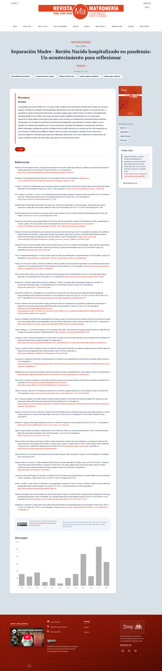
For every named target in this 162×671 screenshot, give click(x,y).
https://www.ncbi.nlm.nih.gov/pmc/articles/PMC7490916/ (37, 488)
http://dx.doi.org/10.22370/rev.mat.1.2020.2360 (33, 435)
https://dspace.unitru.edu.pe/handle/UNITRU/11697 (73, 332)
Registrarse (144, 26)
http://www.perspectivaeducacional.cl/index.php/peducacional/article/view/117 (60, 298)
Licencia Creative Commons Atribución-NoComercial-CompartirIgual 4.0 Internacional (62, 648)
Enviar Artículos (55, 622)
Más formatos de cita (130, 183)
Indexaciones (117, 26)
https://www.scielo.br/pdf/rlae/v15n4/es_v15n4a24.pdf (85, 189)
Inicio (15, 26)
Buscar (75, 26)
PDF (21, 149)
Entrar (131, 26)
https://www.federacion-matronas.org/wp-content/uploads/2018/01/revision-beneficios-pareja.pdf (51, 324)
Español (15, 3)
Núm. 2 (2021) (77, 42)
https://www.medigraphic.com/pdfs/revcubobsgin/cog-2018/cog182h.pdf (42, 353)
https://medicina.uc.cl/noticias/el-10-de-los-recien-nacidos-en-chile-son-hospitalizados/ (57, 258)
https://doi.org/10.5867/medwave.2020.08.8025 (34, 470)
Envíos (87, 26)
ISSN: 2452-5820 (55, 632)
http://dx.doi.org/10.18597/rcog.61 (77, 446)
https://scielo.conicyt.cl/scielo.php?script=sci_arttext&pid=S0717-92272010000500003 (60, 393)
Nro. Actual (43, 26)
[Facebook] (129, 651)
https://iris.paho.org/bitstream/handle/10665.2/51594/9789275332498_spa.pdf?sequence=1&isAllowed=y (53, 374)
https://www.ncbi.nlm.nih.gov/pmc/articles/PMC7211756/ (37, 199)
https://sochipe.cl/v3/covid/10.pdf (39, 250)
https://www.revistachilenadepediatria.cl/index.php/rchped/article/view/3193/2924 (46, 172)
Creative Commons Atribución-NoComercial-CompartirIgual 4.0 (42, 524)
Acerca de (27, 26)
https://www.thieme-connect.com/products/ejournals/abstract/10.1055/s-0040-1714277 (57, 499)
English (86, 627)
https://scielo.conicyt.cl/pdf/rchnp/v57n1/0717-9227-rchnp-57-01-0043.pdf (43, 425)
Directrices (100, 26)
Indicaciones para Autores (58, 627)
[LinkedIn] (135, 651)
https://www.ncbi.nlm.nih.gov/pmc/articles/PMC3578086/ (84, 277)
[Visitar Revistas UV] (132, 627)
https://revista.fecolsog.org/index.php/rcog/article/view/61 (37, 449)
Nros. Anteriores (60, 26)
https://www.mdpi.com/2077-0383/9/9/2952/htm (34, 287)
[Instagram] (123, 651)
